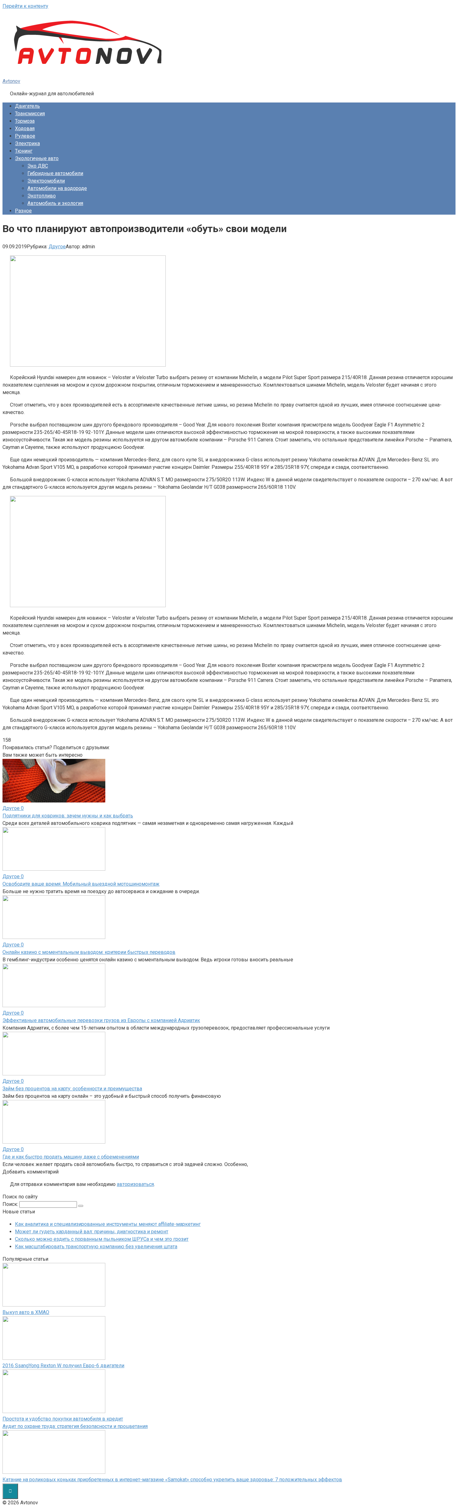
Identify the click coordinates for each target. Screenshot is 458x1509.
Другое (57, 247)
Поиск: (10, 1204)
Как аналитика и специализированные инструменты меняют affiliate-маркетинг (108, 1224)
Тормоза (25, 121)
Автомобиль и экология (55, 203)
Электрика (27, 143)
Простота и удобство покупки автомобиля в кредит (62, 1419)
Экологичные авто (37, 158)
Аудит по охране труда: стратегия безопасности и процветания (75, 1426)
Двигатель (27, 106)
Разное (23, 211)
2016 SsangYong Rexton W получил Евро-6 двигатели (63, 1366)
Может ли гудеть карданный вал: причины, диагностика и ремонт (91, 1232)
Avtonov (11, 81)
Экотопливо (41, 196)
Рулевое (25, 136)
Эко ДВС (37, 166)
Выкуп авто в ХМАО (25, 1312)
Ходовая (25, 128)
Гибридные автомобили (55, 173)
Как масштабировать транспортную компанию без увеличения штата (96, 1247)
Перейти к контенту (25, 6)
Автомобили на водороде (57, 188)
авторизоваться (135, 1184)
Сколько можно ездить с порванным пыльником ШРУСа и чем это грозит (101, 1239)
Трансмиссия (30, 114)
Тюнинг (23, 151)
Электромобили (46, 181)
